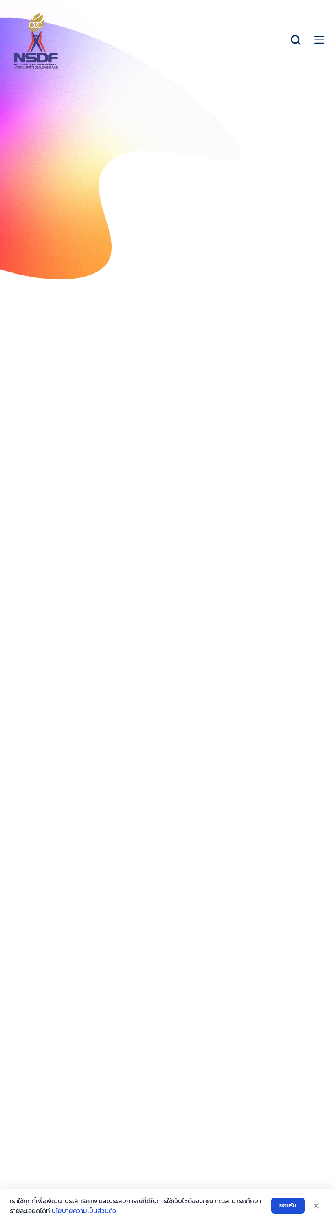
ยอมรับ (288, 1205)
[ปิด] (316, 1206)
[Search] (296, 40)
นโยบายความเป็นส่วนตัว (84, 1210)
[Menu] (319, 40)
